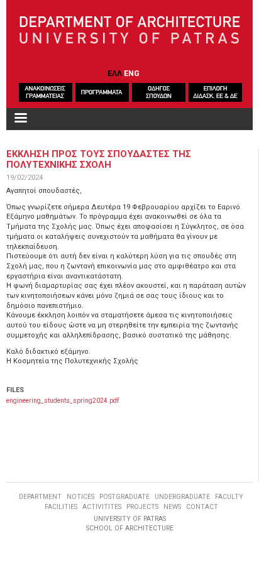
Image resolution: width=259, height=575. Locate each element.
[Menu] (20, 119)
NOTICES (80, 496)
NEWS (172, 506)
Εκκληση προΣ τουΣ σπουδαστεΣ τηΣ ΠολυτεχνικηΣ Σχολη (98, 159)
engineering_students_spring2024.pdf (62, 400)
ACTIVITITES (101, 506)
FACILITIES (61, 506)
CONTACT (202, 506)
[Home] (130, 31)
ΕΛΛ (114, 73)
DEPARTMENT (40, 496)
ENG (132, 73)
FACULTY (229, 496)
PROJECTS (142, 506)
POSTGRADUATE (124, 496)
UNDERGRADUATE (182, 496)
